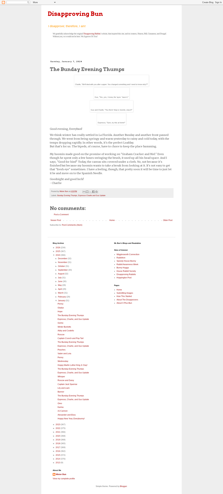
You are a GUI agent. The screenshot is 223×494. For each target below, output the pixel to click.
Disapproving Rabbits (92, 34)
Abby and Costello (66, 330)
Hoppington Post (124, 278)
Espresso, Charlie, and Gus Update (73, 319)
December (63, 258)
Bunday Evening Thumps (67, 195)
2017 (58, 447)
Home (112, 220)
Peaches (61, 350)
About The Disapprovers (127, 300)
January (62, 300)
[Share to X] (90, 191)
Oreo (60, 403)
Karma (61, 407)
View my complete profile (64, 478)
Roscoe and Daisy (66, 380)
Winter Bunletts (64, 327)
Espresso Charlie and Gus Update (91, 195)
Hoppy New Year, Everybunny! (71, 418)
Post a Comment (61, 214)
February (62, 297)
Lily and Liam (64, 388)
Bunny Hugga (123, 268)
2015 (58, 455)
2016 (58, 451)
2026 (58, 247)
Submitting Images (125, 293)
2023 (58, 424)
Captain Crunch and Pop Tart (70, 338)
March (61, 293)
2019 (58, 440)
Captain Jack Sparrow (67, 384)
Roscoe (61, 334)
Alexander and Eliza (67, 415)
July (60, 278)
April (60, 289)
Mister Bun (61, 474)
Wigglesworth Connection (128, 254)
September (63, 270)
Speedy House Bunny (126, 261)
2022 (58, 428)
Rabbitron (121, 258)
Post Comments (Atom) (72, 225)
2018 (58, 443)
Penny (60, 304)
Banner (61, 392)
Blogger (123, 486)
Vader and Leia (64, 353)
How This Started (124, 296)
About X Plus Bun (124, 303)
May (60, 285)
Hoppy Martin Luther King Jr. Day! (72, 365)
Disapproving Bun (75, 13)
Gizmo (60, 323)
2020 (58, 436)
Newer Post (56, 220)
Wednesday (63, 361)
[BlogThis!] (87, 191)
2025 (58, 251)
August (61, 274)
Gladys (61, 308)
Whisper (61, 376)
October (61, 266)
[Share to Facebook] (93, 191)
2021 (58, 432)
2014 (58, 459)
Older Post (167, 220)
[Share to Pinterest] (96, 191)
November (63, 262)
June (60, 281)
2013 (58, 462)
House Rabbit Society (126, 271)
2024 (58, 255)
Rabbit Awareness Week (127, 264)
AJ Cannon (63, 411)
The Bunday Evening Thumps (71, 315)
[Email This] (84, 191)
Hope (60, 311)
